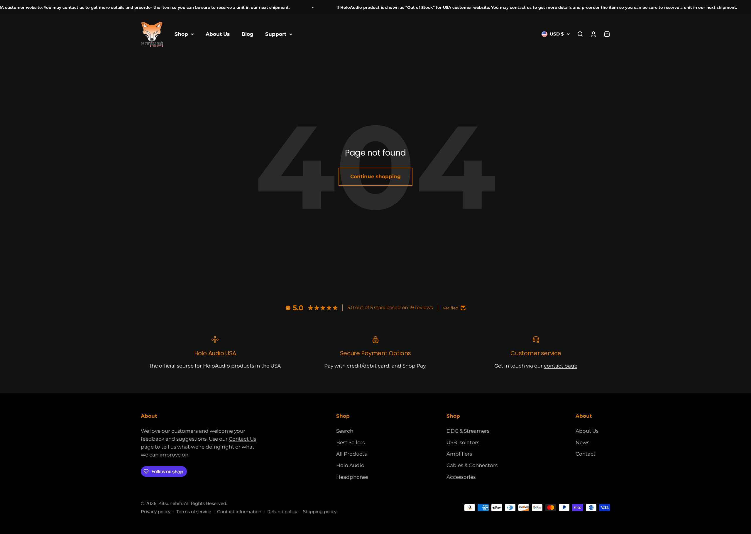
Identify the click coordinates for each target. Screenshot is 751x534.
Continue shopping (375, 176)
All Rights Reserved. (205, 503)
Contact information (239, 511)
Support (275, 34)
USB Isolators (462, 442)
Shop (181, 34)
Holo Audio (350, 465)
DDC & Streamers (467, 431)
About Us (218, 34)
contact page (560, 366)
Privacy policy (155, 511)
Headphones (352, 477)
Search (344, 431)
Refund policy (282, 511)
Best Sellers (350, 442)
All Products (351, 454)
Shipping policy (319, 511)
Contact (586, 454)
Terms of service (193, 511)
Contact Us (242, 439)
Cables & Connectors (472, 465)
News (582, 442)
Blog (247, 34)
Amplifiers (459, 454)
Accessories (461, 477)
